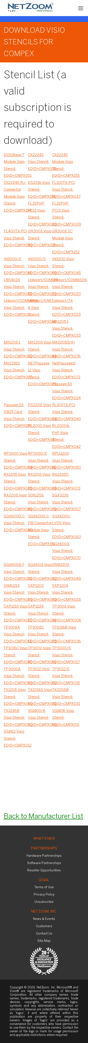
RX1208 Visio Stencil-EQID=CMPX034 (40, 481)
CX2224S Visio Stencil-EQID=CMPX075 (40, 162)
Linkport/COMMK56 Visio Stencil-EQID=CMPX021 (16, 307)
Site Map (44, 941)
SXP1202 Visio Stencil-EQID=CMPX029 (40, 592)
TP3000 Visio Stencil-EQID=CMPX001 (40, 655)
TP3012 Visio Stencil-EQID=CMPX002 (40, 676)
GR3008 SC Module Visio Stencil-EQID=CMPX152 (64, 242)
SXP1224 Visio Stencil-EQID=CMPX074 (40, 613)
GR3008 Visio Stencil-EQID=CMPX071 (40, 238)
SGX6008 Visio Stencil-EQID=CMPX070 (64, 551)
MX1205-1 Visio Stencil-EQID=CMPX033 (64, 328)
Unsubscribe (44, 902)
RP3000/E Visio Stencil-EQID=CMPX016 (40, 460)
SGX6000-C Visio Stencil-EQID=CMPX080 (16, 523)
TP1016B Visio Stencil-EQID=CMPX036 (64, 634)
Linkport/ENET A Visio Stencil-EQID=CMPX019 (40, 311)
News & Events (44, 919)
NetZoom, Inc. (44, 911)
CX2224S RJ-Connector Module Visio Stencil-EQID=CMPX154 (16, 196)
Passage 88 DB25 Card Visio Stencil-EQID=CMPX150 (16, 415)
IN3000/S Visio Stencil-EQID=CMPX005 (40, 266)
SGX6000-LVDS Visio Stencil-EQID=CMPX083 (64, 527)
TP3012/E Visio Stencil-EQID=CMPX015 (64, 676)
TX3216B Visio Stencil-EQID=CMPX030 (16, 718)
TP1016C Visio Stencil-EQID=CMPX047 (16, 655)
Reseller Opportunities (44, 870)
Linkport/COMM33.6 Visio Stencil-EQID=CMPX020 (64, 287)
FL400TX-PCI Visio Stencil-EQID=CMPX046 (16, 238)
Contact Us (44, 933)
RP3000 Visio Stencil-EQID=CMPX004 (16, 460)
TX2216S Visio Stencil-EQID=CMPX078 (40, 697)
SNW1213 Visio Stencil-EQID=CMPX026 (16, 592)
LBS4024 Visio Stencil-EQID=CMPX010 (16, 287)
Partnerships (44, 848)
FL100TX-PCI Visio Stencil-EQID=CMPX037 (64, 189)
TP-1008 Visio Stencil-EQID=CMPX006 (64, 613)
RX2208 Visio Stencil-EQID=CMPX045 (16, 502)
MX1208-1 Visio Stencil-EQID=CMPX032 (16, 349)
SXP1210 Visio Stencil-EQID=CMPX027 (16, 613)
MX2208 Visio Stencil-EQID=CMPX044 (40, 349)
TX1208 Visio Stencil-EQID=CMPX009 (16, 697)
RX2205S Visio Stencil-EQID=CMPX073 (64, 481)
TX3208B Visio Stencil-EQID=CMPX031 (64, 697)
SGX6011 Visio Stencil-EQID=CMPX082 (40, 572)
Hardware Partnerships (44, 855)
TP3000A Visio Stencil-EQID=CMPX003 (16, 676)
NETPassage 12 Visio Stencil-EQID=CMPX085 (40, 374)
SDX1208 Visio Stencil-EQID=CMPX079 (40, 502)
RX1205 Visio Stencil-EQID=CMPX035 (16, 481)
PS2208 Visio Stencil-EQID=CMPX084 (40, 412)
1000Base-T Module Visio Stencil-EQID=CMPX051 (16, 165)
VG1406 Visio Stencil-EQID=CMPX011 (64, 718)
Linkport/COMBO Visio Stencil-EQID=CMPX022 (40, 287)
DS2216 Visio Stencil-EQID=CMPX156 (40, 189)
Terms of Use (44, 887)
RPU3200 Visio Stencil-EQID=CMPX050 (64, 460)
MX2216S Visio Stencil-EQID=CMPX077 (16, 370)
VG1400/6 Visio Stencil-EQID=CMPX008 (40, 718)
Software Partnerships (44, 863)
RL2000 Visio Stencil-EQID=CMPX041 (40, 433)
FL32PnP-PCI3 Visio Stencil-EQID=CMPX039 (64, 214)
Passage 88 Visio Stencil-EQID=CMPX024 (64, 391)
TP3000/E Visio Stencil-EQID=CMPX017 (64, 655)
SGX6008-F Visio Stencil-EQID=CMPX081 (16, 572)
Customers (44, 926)
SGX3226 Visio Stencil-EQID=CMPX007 (64, 502)
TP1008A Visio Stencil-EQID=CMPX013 (16, 634)
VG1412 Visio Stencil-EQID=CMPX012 (16, 738)
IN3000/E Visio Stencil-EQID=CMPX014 (16, 266)
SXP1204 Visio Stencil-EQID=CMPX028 (64, 592)
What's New (44, 838)
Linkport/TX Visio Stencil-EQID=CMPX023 (64, 307)
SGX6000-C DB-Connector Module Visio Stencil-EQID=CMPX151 (40, 530)
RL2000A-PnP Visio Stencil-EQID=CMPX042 (64, 436)
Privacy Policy (44, 894)
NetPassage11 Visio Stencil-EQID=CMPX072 (64, 370)
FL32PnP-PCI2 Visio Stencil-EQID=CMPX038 (40, 214)
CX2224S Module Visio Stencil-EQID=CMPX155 (64, 165)
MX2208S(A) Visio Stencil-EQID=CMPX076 (64, 349)
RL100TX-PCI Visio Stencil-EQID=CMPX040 (64, 412)
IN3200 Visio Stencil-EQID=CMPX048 (64, 266)
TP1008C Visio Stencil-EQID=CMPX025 (40, 634)
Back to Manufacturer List (43, 816)
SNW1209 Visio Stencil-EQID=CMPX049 (64, 572)
